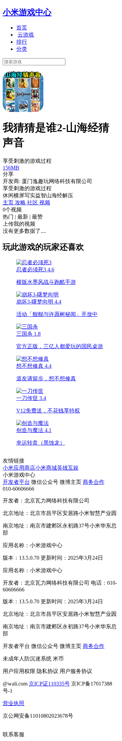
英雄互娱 (68, 468)
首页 (21, 27)
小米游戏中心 (27, 12)
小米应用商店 (19, 468)
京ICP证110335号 (49, 684)
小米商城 (46, 468)
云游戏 (26, 35)
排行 (21, 42)
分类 (21, 49)
